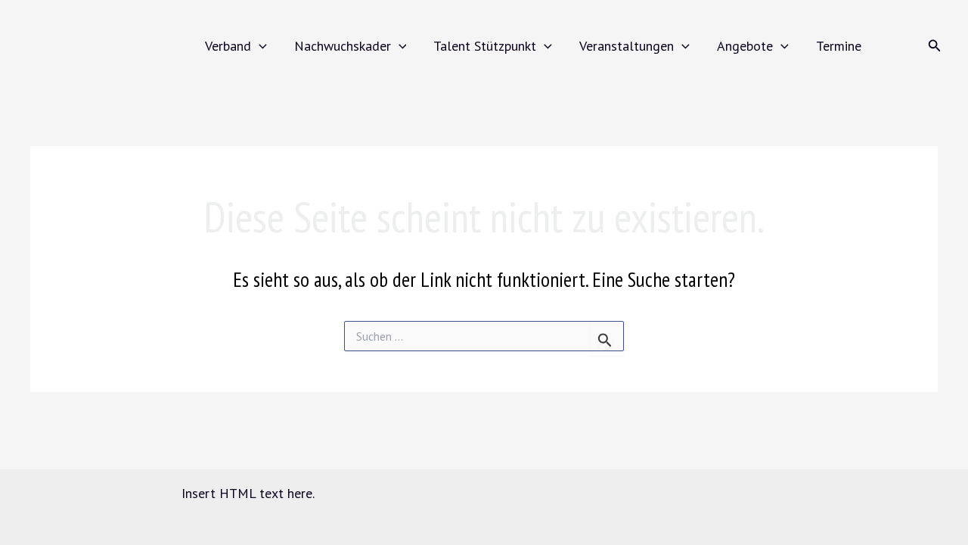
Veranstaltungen (626, 45)
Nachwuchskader (342, 45)
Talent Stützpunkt (484, 45)
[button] (259, 46)
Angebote (745, 45)
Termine (838, 45)
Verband (228, 45)
